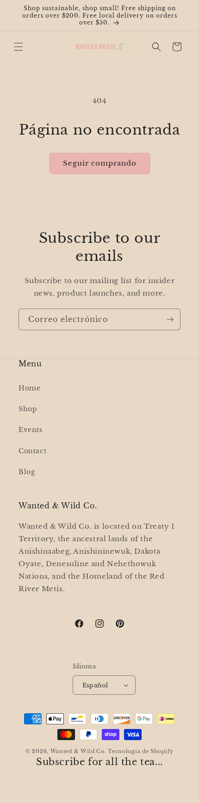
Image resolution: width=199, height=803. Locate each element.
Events (31, 430)
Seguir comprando (100, 163)
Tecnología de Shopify (141, 751)
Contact (32, 451)
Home (29, 388)
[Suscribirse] (170, 319)
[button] (18, 47)
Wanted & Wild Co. (78, 751)
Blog (27, 472)
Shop (28, 409)
